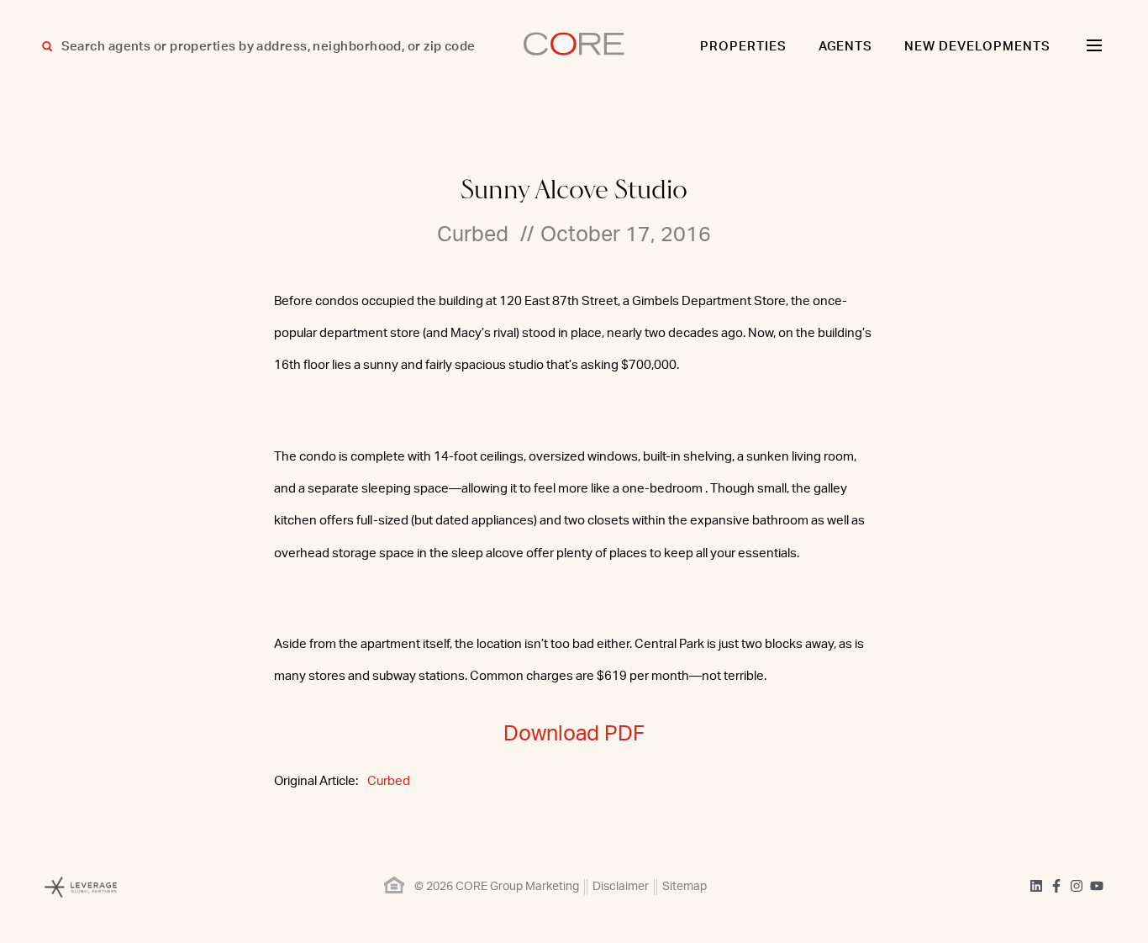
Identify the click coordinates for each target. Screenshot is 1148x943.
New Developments (977, 46)
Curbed (388, 781)
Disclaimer (620, 887)
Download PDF (574, 734)
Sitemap (684, 887)
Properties (743, 46)
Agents (846, 46)
